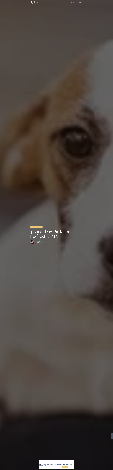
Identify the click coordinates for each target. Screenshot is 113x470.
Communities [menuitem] (70, 2)
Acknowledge (64, 467)
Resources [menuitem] (74, 2)
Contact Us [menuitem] (79, 2)
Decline (71, 467)
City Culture (33, 227)
